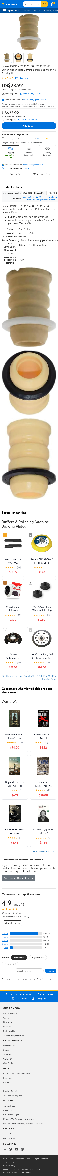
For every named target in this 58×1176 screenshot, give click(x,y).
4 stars (5, 937)
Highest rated (38, 957)
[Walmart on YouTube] (16, 1149)
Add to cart (29, 125)
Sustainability (9, 1030)
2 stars (5, 944)
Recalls (6, 1082)
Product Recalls (10, 1091)
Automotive (28, 196)
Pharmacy (7, 1077)
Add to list (15, 174)
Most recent (18, 957)
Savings (37, 10)
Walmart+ (7, 1058)
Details (26, 168)
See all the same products (44, 851)
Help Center (47, 994)
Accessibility (9, 1086)
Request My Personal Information (18, 1118)
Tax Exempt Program (12, 1095)
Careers (6, 1017)
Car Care (39, 196)
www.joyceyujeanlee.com (34, 99)
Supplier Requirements (13, 1035)
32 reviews (23, 78)
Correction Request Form (18, 878)
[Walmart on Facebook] (5, 1149)
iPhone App (8, 1133)
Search (51, 970)
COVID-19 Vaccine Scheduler (16, 1073)
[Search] (44, 4)
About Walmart (10, 1013)
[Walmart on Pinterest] (22, 1149)
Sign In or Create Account (21, 994)
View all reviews (12, 923)
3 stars (5, 940)
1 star (6, 947)
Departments (12, 10)
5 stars (5, 933)
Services (26, 10)
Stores (6, 1050)
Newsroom (8, 1022)
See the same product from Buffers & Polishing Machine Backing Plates (29, 677)
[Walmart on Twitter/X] (11, 1149)
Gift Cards (8, 1063)
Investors (7, 1026)
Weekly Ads (41, 998)
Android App (9, 1138)
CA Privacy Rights (11, 1114)
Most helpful (10, 964)
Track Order (21, 998)
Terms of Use (9, 1105)
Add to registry (43, 174)
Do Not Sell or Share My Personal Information (24, 1123)
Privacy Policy (9, 1110)
